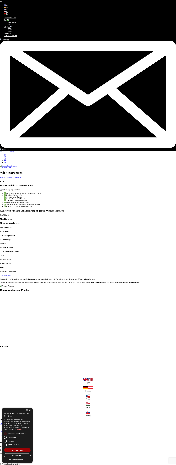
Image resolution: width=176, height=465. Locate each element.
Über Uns (7, 33)
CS (5, 159)
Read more (20, 429)
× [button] (30, 410)
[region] (88, 318)
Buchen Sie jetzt (5, 275)
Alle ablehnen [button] (17, 455)
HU (5, 162)
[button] (17, 460)
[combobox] (27, 410)
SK (5, 160)
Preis (10, 31)
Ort (5, 20)
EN (5, 155)
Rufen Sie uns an (10, 36)
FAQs (10, 29)
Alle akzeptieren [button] (17, 450)
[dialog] (17, 435)
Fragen (7, 27)
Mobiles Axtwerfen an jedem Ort (10, 178)
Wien (10, 24)
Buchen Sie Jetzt (10, 18)
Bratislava (12, 22)
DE (5, 157)
